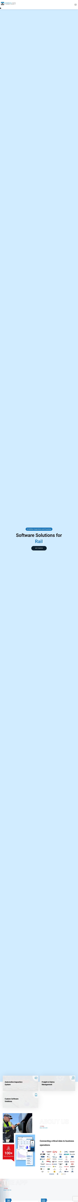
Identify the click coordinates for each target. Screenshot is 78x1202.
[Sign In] (0, 8)
